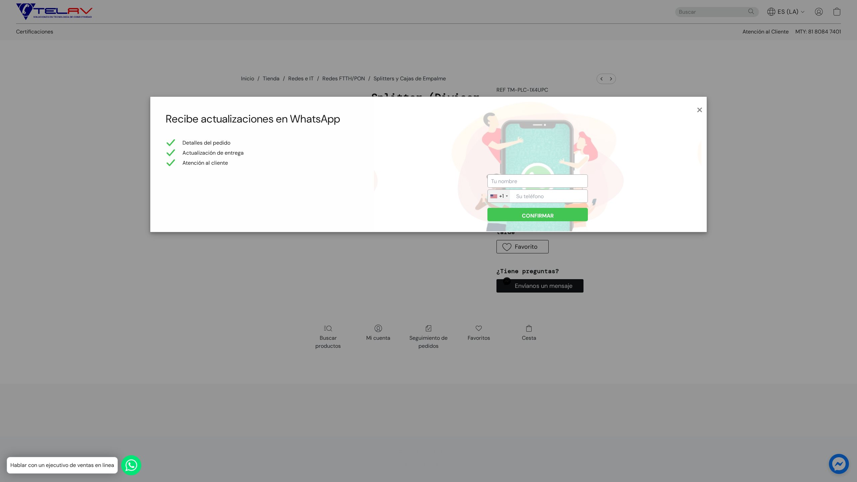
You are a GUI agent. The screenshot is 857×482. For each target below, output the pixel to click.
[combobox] (499, 196)
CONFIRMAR (538, 215)
